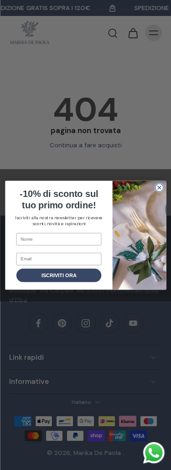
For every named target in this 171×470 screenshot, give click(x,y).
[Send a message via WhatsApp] (153, 452)
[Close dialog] (159, 187)
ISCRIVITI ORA (58, 275)
